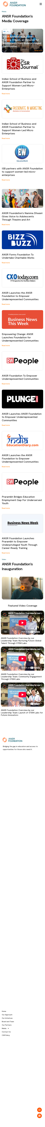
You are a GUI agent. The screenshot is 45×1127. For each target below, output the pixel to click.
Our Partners (7, 1025)
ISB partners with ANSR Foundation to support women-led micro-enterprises (22, 171)
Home (4, 1011)
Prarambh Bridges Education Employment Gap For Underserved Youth (22, 500)
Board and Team (8, 1021)
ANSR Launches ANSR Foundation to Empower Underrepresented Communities (22, 417)
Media (4, 1028)
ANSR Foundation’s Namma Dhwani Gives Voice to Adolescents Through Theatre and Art (22, 216)
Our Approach (7, 1015)
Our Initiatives (7, 1018)
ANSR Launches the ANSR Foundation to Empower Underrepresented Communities (20, 296)
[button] (41, 4)
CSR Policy (6, 1035)
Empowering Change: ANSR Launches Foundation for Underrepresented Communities (20, 337)
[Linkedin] (39, 1116)
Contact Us (6, 1032)
